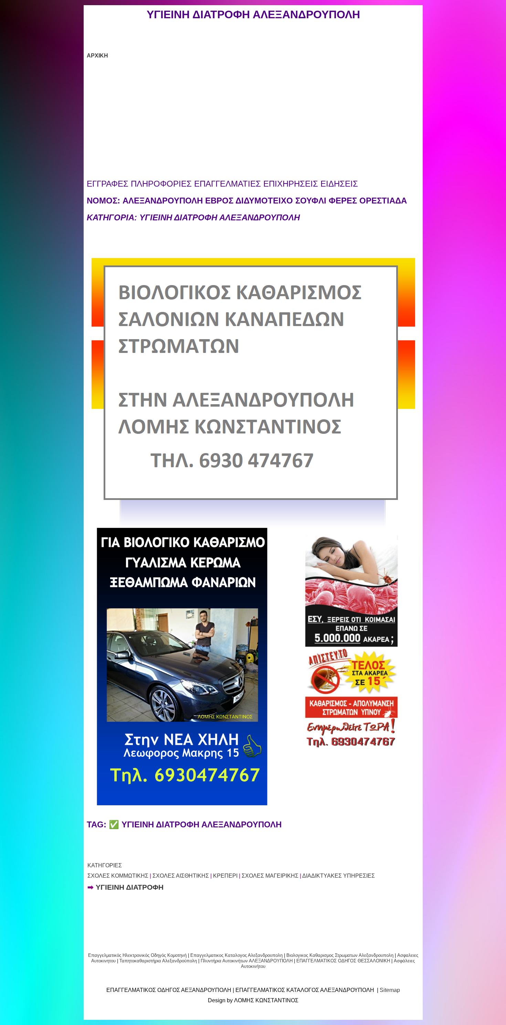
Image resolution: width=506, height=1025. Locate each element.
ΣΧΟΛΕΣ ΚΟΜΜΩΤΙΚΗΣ (117, 876)
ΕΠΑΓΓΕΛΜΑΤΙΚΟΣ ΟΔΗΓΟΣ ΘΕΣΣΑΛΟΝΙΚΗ (343, 960)
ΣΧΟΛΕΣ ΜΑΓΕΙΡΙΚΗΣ (270, 876)
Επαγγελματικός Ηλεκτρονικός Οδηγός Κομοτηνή (137, 955)
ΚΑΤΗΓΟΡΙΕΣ (104, 865)
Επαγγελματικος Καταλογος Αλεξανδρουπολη (236, 955)
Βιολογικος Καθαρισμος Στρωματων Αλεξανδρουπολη (339, 955)
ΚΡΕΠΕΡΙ (225, 876)
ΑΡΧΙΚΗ (97, 56)
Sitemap (390, 990)
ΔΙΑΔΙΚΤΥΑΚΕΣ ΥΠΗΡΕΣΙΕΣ (338, 876)
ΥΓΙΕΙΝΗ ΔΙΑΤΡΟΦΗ (130, 887)
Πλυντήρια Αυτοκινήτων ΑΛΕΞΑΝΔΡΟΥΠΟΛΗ (247, 960)
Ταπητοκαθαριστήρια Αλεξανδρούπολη (158, 960)
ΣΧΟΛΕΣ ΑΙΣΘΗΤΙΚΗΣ (180, 876)
